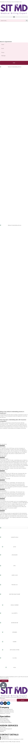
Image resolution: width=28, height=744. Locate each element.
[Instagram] (5, 703)
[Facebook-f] (1, 703)
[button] (14, 17)
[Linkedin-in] (8, 703)
